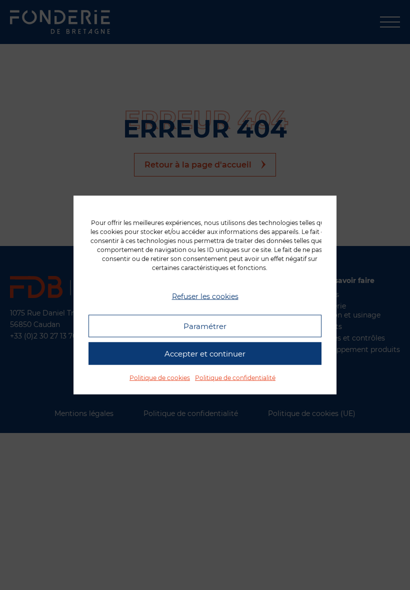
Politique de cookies (160, 378)
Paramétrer (205, 325)
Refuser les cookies (205, 296)
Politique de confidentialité (235, 378)
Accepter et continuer (205, 353)
